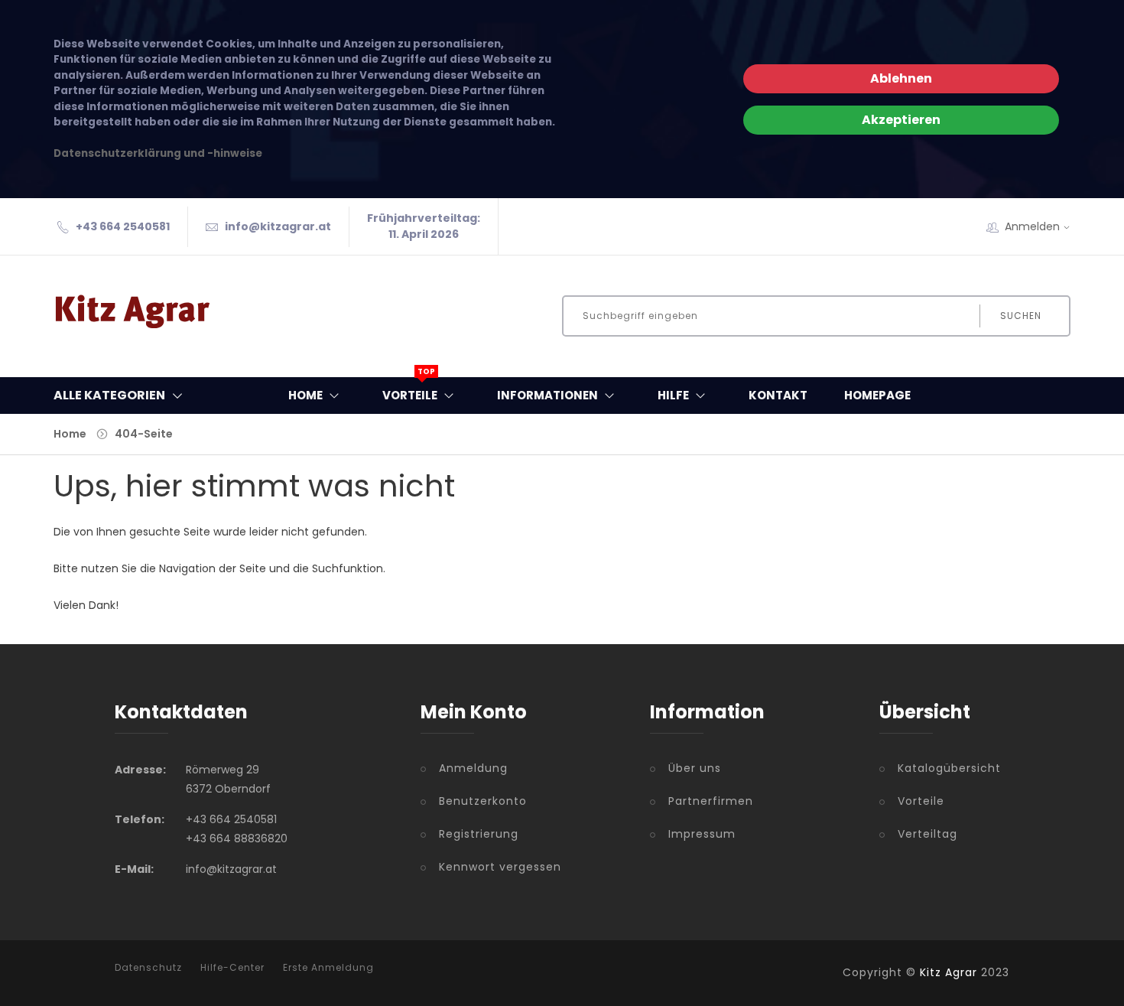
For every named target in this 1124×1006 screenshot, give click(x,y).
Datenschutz (148, 967)
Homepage (877, 395)
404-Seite (144, 433)
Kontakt (778, 395)
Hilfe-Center (232, 967)
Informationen (547, 395)
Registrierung (478, 834)
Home (305, 395)
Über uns (694, 768)
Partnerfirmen (710, 801)
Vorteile (409, 390)
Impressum (702, 834)
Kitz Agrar (948, 972)
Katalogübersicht (949, 768)
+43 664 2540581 (123, 226)
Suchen (1020, 315)
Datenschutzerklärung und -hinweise (158, 153)
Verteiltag (927, 834)
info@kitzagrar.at (278, 226)
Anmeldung (473, 768)
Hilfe (673, 395)
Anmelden (1032, 226)
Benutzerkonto (483, 801)
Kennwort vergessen (500, 866)
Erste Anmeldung (328, 967)
